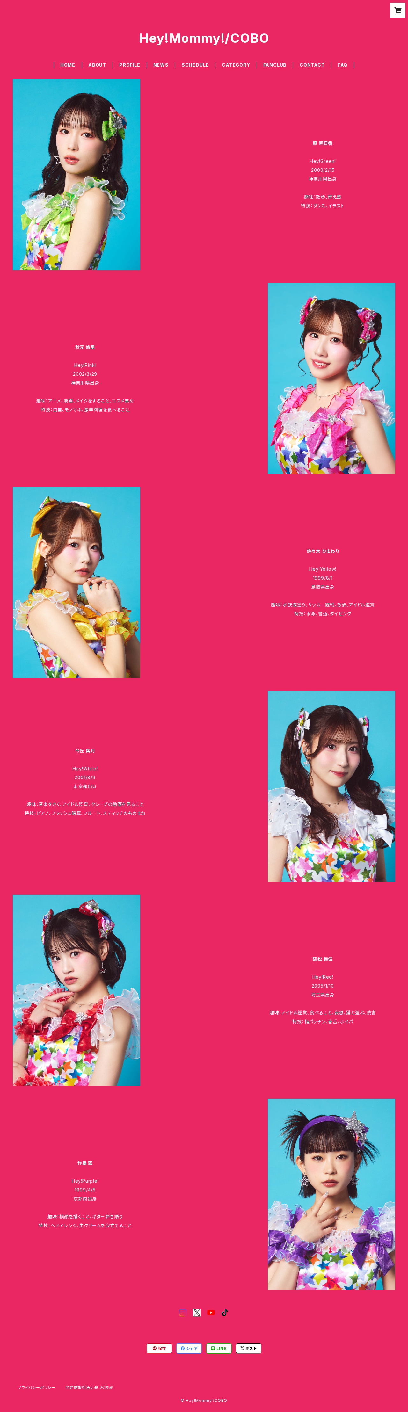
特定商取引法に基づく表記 (89, 1387)
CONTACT (312, 65)
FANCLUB (275, 65)
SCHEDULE (195, 65)
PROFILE (129, 65)
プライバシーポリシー (36, 1387)
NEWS (161, 65)
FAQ (342, 65)
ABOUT (97, 65)
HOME (67, 65)
